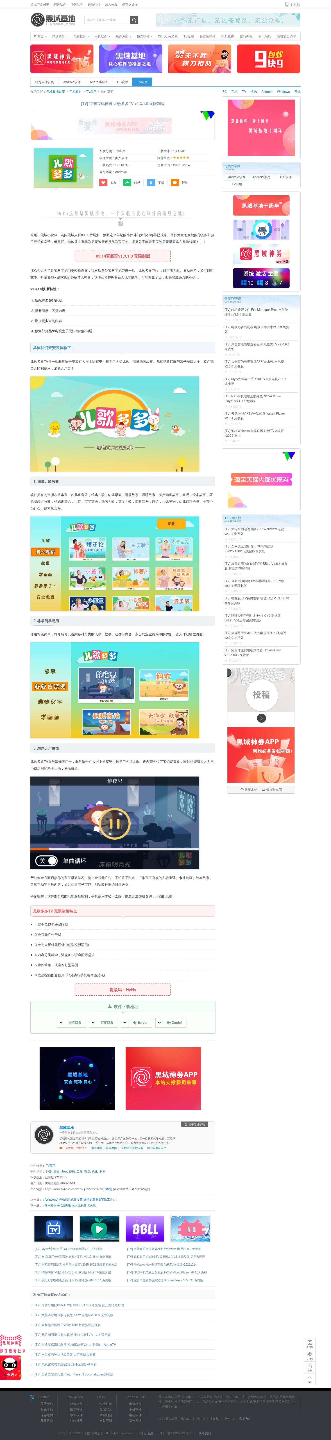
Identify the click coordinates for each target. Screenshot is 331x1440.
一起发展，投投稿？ (74, 1148)
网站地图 (106, 1415)
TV (244, 91)
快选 (254, 91)
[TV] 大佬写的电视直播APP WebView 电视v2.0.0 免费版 (164, 1249)
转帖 (137, 182)
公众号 (309, 1358)
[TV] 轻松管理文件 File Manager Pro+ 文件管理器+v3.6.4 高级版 (256, 311)
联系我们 (204, 1433)
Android (266, 91)
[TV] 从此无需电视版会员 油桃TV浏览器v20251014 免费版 (73, 1280)
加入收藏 (111, 4)
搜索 (134, 20)
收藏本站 (251, 789)
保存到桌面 (130, 4)
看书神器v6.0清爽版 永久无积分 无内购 (70, 1205)
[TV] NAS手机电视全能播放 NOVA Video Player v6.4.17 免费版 (252, 398)
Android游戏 (98, 82)
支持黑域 (106, 1420)
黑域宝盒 (106, 1409)
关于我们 (47, 1403)
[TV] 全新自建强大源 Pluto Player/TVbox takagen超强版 (74, 1374)
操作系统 (135, 1420)
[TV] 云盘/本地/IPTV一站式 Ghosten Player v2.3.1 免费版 (254, 415)
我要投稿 (47, 1420)
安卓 (87, 1171)
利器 (102, 1171)
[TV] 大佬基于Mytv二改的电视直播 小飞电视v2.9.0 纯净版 (255, 635)
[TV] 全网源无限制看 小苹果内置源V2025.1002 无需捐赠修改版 (76, 1264)
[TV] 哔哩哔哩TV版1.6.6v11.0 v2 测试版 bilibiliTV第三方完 (73, 1272)
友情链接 (106, 1403)
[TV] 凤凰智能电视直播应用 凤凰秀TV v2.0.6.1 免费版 (257, 346)
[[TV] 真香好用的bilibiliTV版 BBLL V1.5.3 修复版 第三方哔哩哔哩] (146, 1228)
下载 (161, 182)
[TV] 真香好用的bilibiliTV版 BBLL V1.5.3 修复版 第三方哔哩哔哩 (79, 1305)
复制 (108, 1189)
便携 (72, 1171)
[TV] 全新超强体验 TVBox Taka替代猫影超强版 (68, 1324)
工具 (79, 1171)
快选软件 (77, 4)
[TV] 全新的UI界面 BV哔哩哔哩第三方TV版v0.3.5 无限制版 (254, 583)
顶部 (310, 1382)
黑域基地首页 (55, 91)
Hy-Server (140, 1022)
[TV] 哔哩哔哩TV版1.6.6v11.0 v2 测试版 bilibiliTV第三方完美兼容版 (252, 617)
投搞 (310, 1370)
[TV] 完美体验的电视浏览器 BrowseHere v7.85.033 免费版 (165, 1280)
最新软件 (94, 4)
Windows (283, 91)
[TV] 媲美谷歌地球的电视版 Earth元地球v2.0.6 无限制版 (74, 1315)
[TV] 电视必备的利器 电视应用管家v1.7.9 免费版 (256, 329)
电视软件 (135, 1415)
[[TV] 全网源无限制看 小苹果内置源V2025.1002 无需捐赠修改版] (100, 1228)
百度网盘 (107, 1022)
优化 (95, 1171)
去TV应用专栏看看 (132, 1148)
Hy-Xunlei (174, 1022)
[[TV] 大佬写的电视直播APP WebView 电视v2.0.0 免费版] (55, 1228)
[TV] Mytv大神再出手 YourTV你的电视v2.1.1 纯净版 (69, 1249)
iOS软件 (122, 82)
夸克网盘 (75, 1022)
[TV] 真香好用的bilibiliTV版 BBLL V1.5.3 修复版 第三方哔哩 (166, 1256)
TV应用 (142, 82)
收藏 (113, 182)
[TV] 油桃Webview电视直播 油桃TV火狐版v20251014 (162, 1264)
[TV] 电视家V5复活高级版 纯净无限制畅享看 (66, 1364)
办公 (64, 1171)
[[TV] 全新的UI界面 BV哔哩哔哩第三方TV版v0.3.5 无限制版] (191, 1228)
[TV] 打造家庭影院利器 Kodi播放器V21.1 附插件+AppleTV (75, 1344)
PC (224, 91)
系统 (297, 91)
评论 (185, 182)
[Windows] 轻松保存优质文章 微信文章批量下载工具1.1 (81, 1199)
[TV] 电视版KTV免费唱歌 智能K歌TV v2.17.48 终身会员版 (73, 1256)
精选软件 (60, 4)
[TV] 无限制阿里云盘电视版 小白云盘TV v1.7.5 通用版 (73, 1334)
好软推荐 (76, 1420)
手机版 (309, 1347)
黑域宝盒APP (39, 4)
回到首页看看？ (156, 1148)
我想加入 (245, 1418)
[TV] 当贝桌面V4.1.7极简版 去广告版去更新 (65, 1354)
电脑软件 (135, 1403)
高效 (56, 1171)
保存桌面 (111, 1148)
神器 (49, 1171)
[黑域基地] (52, 20)
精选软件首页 (44, 82)
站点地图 (146, 1433)
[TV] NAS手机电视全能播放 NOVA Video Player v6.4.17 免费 (167, 1272)
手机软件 (75, 91)
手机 (234, 91)
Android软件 (72, 82)
